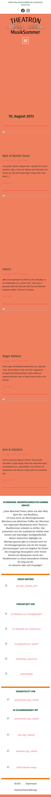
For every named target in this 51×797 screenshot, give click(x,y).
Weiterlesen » (8, 182)
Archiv (17, 783)
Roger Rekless (11, 356)
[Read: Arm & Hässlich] (25, 421)
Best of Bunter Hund (15, 156)
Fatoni (6, 269)
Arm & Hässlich (12, 449)
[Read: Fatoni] (25, 229)
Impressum (31, 783)
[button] (25, 40)
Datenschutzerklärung (25, 790)
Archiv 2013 (23, 160)
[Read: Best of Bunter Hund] (25, 141)
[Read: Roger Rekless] (25, 329)
